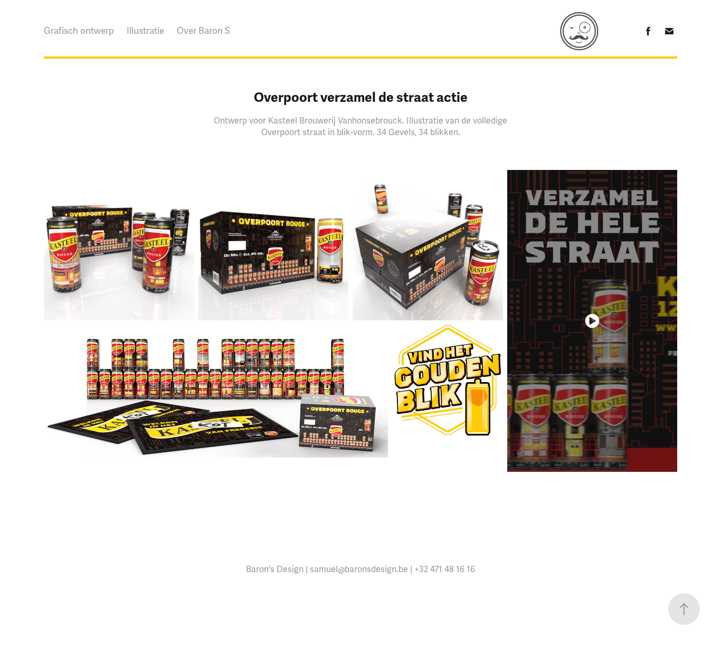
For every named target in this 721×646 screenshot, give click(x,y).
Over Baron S (203, 30)
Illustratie (145, 30)
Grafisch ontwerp (79, 30)
